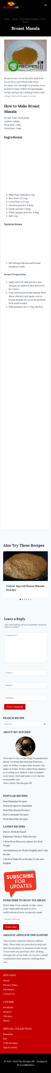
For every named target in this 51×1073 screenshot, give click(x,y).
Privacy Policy (10, 985)
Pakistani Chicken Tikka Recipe (19, 836)
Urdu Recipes (10, 1043)
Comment (11, 635)
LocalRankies (27, 1064)
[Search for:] (25, 724)
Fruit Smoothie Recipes (15, 819)
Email (9, 685)
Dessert (7, 1011)
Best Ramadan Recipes (15, 801)
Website (9, 698)
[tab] (20, 599)
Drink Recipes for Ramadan (17, 805)
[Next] (43, 574)
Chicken (7, 1016)
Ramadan (8, 1034)
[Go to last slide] (7, 574)
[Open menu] (45, 5)
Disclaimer (9, 989)
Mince (6, 1020)
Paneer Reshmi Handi (14, 831)
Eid (5, 1038)
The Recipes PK (24, 783)
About (6, 980)
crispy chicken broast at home (20, 96)
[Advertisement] (25, 166)
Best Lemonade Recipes (15, 814)
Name (9, 672)
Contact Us (9, 993)
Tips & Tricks (10, 1047)
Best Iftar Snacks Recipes (16, 810)
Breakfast (8, 1007)
